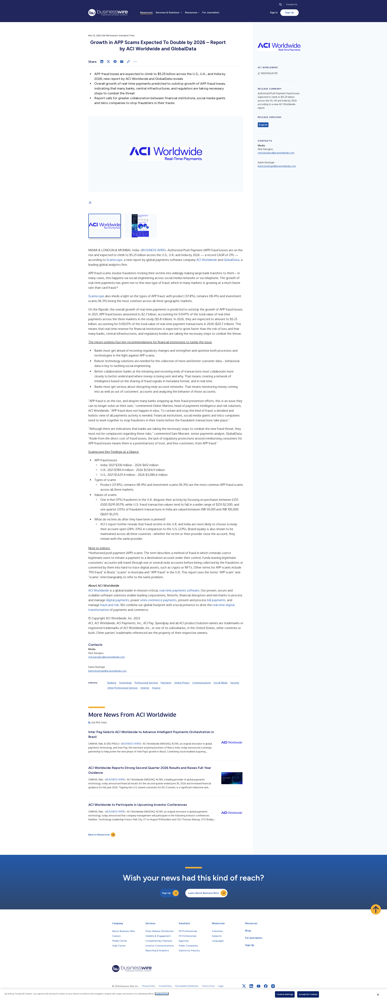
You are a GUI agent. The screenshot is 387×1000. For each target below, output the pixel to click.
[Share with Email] (121, 61)
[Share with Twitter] (108, 61)
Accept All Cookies (308, 994)
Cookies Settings (285, 994)
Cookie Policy (161, 993)
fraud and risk (109, 605)
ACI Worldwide (206, 260)
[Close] (378, 994)
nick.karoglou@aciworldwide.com (106, 656)
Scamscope (114, 260)
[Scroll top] (376, 909)
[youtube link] (258, 986)
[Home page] (108, 12)
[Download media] (90, 202)
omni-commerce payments (158, 600)
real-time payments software (179, 590)
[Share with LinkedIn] (101, 61)
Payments (166, 682)
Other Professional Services (122, 687)
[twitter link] (244, 986)
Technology (125, 682)
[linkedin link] (251, 986)
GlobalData (231, 260)
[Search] (280, 4)
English (263, 124)
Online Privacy (182, 682)
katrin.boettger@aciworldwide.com (107, 670)
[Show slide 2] (140, 226)
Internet (144, 687)
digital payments (117, 600)
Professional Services (146, 682)
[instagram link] (273, 986)
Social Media (221, 682)
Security (234, 682)
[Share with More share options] (135, 61)
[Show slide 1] (104, 226)
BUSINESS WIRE (153, 250)
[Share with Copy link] (128, 61)
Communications (201, 682)
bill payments (216, 600)
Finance (156, 687)
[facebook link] (266, 986)
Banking (111, 682)
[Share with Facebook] (115, 61)
